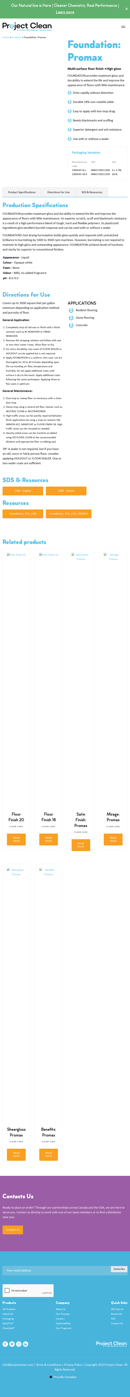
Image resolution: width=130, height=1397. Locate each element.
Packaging (8, 1318)
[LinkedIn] (25, 1344)
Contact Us (13, 1229)
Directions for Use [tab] (58, 192)
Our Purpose (63, 1314)
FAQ (113, 1318)
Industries (8, 1314)
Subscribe (119, 1269)
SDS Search (117, 1309)
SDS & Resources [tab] (92, 192)
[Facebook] (5, 1344)
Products (16, 37)
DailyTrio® (8, 1323)
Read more (16, 839)
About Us (61, 1309)
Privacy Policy (73, 1365)
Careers (60, 1318)
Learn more (65, 12)
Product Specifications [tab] (22, 192)
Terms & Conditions (48, 1365)
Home (6, 37)
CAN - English (23, 491)
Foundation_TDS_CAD (22, 513)
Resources (116, 1314)
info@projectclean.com (18, 1365)
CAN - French (66, 491)
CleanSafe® (9, 1328)
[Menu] (123, 27)
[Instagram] (18, 1344)
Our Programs (63, 1328)
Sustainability (63, 1323)
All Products (9, 1309)
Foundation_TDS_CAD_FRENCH (68, 513)
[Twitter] (12, 1344)
